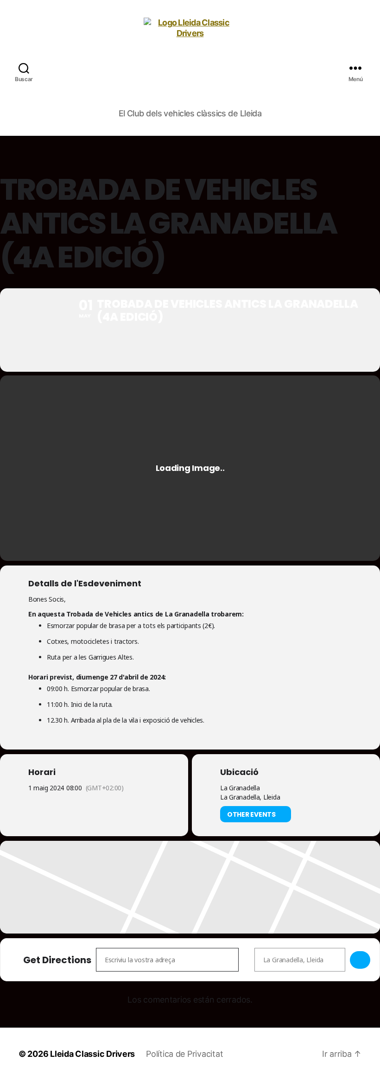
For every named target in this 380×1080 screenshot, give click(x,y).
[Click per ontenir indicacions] (360, 960)
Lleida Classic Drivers (92, 1054)
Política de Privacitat (184, 1054)
